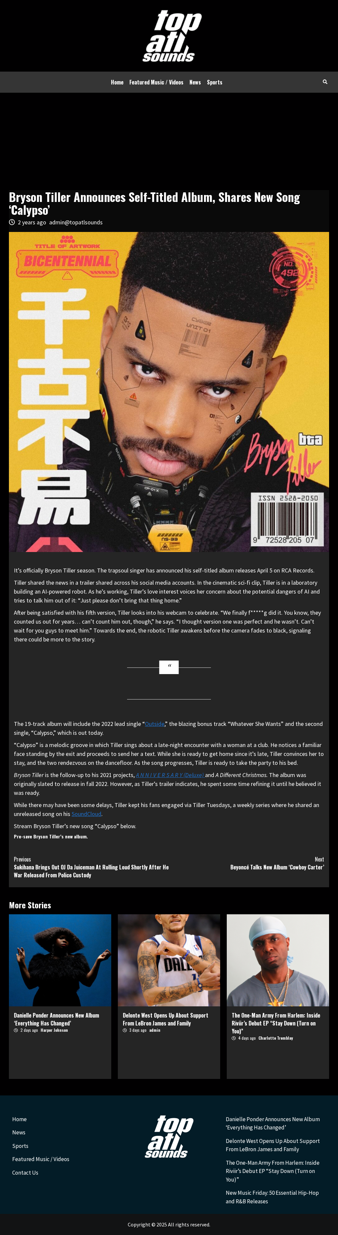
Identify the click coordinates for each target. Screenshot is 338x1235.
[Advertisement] (169, 142)
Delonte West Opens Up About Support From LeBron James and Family (165, 1019)
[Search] (325, 81)
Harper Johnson (54, 1030)
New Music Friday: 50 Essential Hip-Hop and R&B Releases (272, 1197)
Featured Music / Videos (156, 82)
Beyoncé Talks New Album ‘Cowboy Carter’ (277, 863)
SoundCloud (86, 814)
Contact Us (25, 1172)
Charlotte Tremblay (275, 1038)
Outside (154, 724)
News (195, 82)
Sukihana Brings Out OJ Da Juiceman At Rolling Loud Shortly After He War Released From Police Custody (91, 867)
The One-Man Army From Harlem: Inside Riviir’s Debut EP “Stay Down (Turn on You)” (276, 1023)
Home (117, 82)
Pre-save (23, 836)
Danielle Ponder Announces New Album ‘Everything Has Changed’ (56, 1019)
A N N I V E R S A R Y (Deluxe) (170, 775)
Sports (214, 82)
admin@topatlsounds (76, 222)
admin (154, 1030)
